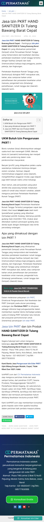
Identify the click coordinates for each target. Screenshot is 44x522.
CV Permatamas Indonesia (29, 374)
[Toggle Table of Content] (37, 120)
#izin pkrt (33, 426)
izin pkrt (11, 11)
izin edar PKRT (28, 320)
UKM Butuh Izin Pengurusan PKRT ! (18, 123)
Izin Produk (16, 36)
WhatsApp (7, 420)
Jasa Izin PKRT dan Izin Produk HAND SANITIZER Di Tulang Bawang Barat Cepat (21, 130)
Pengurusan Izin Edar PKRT (29, 363)
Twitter (30, 416)
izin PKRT (30, 297)
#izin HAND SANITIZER (18, 426)
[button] (41, 3)
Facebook (20, 416)
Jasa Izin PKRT (8, 40)
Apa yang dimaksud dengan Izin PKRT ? (20, 126)
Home (4, 11)
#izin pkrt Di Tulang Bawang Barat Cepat (20, 428)
